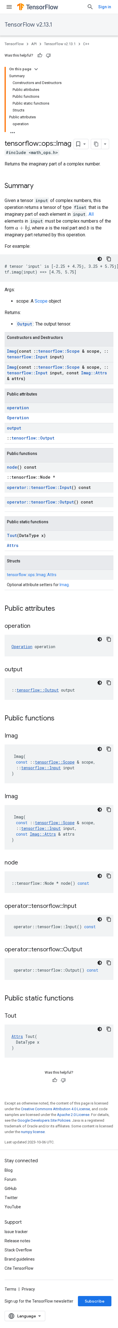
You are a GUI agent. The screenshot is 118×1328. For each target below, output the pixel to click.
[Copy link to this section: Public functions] (60, 718)
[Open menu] (9, 7)
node (12, 467)
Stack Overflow (18, 1250)
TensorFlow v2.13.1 (28, 24)
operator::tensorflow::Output (40, 502)
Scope (41, 301)
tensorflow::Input (27, 357)
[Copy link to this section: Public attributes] (60, 609)
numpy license (33, 1132)
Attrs (12, 545)
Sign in (104, 7)
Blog (9, 1170)
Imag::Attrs (94, 373)
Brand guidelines (20, 1259)
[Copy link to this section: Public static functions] (79, 998)
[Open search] (90, 6)
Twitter (11, 1197)
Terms (10, 1289)
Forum (10, 1179)
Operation (18, 417)
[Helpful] (40, 55)
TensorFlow (14, 44)
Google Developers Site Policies (43, 1120)
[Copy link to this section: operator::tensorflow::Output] (88, 949)
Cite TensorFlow (19, 1268)
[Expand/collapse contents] (36, 69)
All (91, 214)
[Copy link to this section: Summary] (39, 186)
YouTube (13, 1207)
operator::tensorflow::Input (39, 487)
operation (18, 407)
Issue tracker (16, 1231)
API (34, 44)
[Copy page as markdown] (96, 144)
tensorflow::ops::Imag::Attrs (31, 574)
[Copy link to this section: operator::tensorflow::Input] (82, 906)
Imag (12, 351)
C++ (86, 44)
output (14, 428)
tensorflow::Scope (59, 351)
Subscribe (95, 1301)
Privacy (28, 1289)
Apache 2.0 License (73, 1115)
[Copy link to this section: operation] (36, 626)
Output (24, 324)
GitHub (11, 1188)
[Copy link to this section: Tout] (22, 1016)
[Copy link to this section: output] (28, 669)
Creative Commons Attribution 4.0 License (55, 1109)
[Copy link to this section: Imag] (23, 736)
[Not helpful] (48, 55)
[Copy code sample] (108, 258)
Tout (12, 535)
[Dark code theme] (99, 258)
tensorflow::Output (32, 438)
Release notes (17, 1241)
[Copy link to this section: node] (24, 863)
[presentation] (22, 228)
